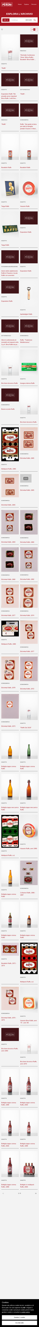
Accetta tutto (19, 1323)
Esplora (26, 4)
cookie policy (25, 1312)
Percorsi (33, 4)
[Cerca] (34, 20)
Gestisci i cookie (19, 1317)
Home (20, 4)
